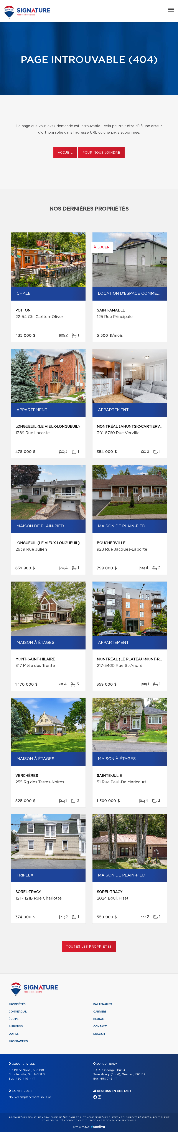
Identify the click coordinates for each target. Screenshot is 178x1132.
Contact (100, 1026)
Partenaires (102, 1004)
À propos (16, 1026)
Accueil (65, 152)
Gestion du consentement (118, 1120)
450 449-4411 (25, 1078)
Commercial (18, 1011)
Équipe (14, 1019)
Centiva (98, 1126)
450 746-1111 (108, 1078)
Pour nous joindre (101, 152)
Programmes (18, 1041)
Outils (14, 1034)
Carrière (100, 1011)
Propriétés (17, 1004)
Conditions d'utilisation (82, 1120)
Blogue (99, 1019)
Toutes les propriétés (89, 946)
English (99, 1034)
